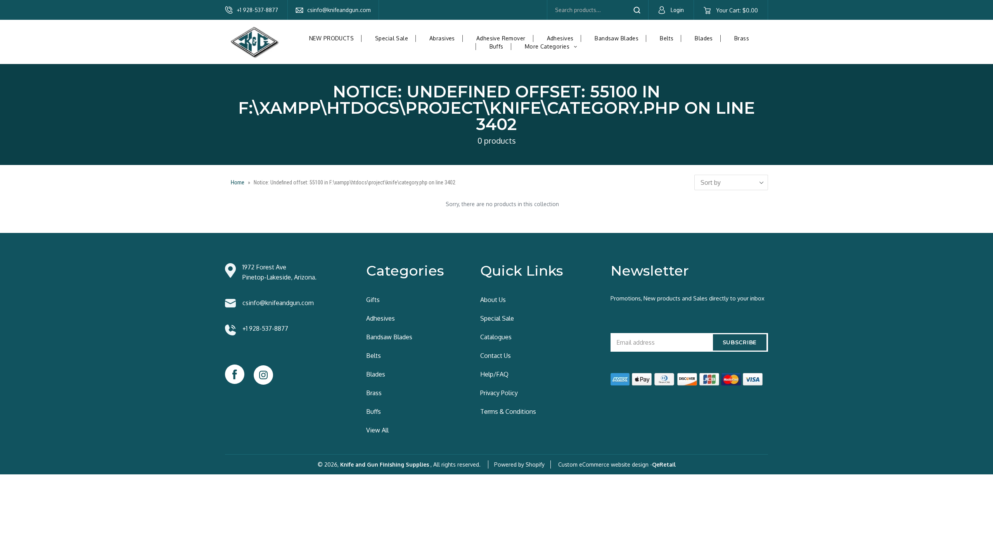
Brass (741, 38)
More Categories (554, 46)
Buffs (496, 46)
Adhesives (560, 38)
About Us (493, 300)
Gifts (373, 300)
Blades (704, 38)
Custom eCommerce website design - (605, 464)
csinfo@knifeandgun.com (339, 10)
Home (237, 182)
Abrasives (442, 38)
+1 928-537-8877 (257, 10)
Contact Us (495, 355)
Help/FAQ (494, 374)
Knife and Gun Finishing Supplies (384, 464)
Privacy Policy (499, 393)
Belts (666, 38)
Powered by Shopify (519, 464)
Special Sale (391, 38)
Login (677, 10)
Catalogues (496, 337)
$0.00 (737, 10)
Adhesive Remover (501, 38)
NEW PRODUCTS (331, 38)
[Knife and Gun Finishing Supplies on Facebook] (234, 374)
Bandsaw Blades (616, 38)
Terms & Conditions (508, 411)
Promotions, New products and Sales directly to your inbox (688, 298)
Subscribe (740, 342)
